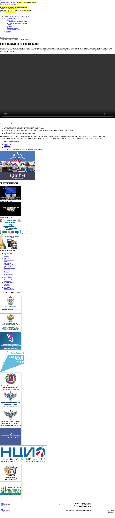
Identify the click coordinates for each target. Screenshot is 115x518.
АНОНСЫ (7, 146)
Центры (9, 26)
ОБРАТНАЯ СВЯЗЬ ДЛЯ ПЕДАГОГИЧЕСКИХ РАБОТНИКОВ (23, 149)
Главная (6, 15)
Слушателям (7, 31)
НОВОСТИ (7, 144)
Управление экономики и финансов (18, 21)
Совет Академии (12, 28)
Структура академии (10, 18)
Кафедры (10, 20)
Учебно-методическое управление (17, 23)
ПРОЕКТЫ (7, 147)
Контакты (7, 33)
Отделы (9, 24)
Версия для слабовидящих (8, 4)
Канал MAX (8, 510)
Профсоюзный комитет (14, 29)
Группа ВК (7, 504)
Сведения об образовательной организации (17, 16)
